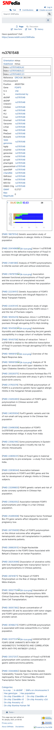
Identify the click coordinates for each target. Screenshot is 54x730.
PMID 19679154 (10, 234)
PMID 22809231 (10, 456)
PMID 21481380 (10, 263)
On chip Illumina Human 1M (17, 705)
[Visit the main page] (11, 2)
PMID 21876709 (10, 274)
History (40, 29)
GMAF (6, 189)
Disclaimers (19, 727)
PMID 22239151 (10, 291)
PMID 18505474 (10, 317)
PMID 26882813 (10, 547)
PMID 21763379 (10, 384)
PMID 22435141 (10, 306)
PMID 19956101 (10, 353)
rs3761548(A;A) (16, 67)
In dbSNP (18, 690)
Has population (27, 693)
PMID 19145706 (10, 339)
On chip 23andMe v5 (14, 699)
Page (21, 26)
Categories (7, 687)
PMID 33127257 (10, 656)
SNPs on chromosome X (37, 690)
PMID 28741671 (10, 576)
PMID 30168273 (10, 625)
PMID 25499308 (10, 516)
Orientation (8, 60)
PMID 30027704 (10, 590)
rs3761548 (20, 97)
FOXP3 (18, 87)
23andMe (7, 173)
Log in (49, 7)
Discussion (34, 26)
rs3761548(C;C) (16, 74)
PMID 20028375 (10, 373)
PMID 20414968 (10, 248)
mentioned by (21, 94)
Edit (29, 29)
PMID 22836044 (10, 470)
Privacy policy (7, 723)
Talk (14, 10)
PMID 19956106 (10, 362)
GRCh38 (19, 77)
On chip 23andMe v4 (37, 696)
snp (17, 90)
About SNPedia (7, 727)
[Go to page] (49, 14)
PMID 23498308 (10, 427)
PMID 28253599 (10, 561)
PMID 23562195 (10, 441)
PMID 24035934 (10, 413)
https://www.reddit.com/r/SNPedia (18, 37)
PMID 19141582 (10, 328)
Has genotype (10, 693)
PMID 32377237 (10, 639)
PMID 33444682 (10, 671)
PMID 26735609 (10, 530)
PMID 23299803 (10, 487)
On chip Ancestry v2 (13, 702)
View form (18, 29)
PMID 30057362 (10, 607)
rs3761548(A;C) (16, 70)
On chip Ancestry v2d (37, 699)
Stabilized (8, 64)
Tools (11, 712)
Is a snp (7, 690)
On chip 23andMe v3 (14, 696)
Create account (45, 10)
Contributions (27, 10)
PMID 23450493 (10, 399)
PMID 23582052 (10, 501)
